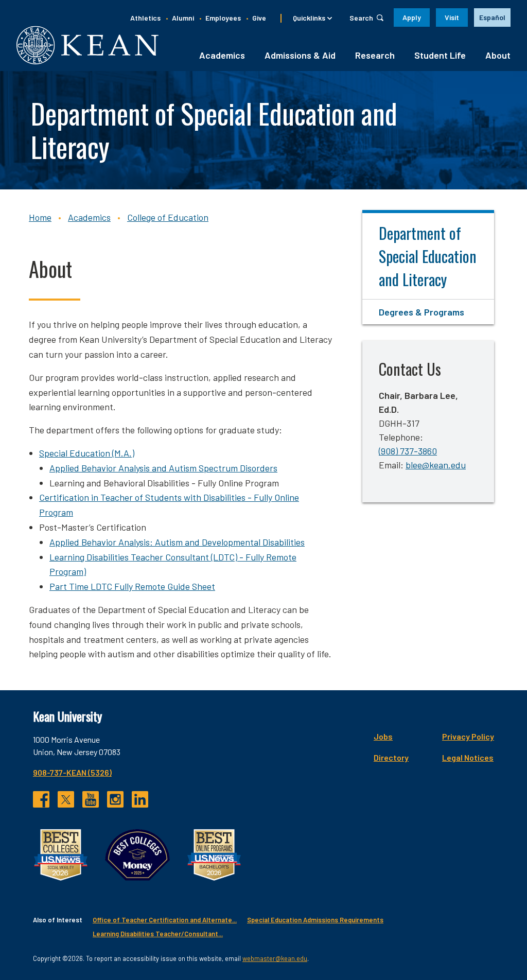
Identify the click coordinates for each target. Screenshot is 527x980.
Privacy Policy (468, 736)
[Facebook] (41, 799)
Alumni (183, 17)
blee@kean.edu (436, 464)
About (498, 55)
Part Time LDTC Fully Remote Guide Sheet (132, 586)
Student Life (440, 55)
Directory (391, 757)
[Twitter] (66, 799)
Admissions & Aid (300, 55)
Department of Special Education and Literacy (428, 256)
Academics (222, 55)
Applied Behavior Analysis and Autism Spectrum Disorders (163, 468)
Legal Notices (468, 757)
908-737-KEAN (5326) (72, 772)
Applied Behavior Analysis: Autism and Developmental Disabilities (177, 542)
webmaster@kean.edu (274, 958)
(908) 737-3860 (408, 451)
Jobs (383, 736)
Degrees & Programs (421, 312)
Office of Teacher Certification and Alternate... (165, 920)
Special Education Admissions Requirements (315, 920)
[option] (492, 17)
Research (375, 55)
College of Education (167, 217)
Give (259, 17)
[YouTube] (90, 799)
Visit (452, 17)
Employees (223, 17)
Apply (411, 17)
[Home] (87, 45)
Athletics (145, 17)
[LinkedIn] (140, 799)
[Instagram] (115, 799)
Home (40, 217)
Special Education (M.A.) (86, 453)
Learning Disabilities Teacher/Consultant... (158, 934)
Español (492, 17)
